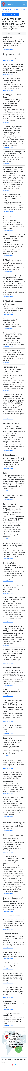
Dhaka (24, 9)
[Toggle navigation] (24, 3)
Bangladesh (17, 9)
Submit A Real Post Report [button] (10, 15)
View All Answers (8, 49)
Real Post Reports (7, 9)
